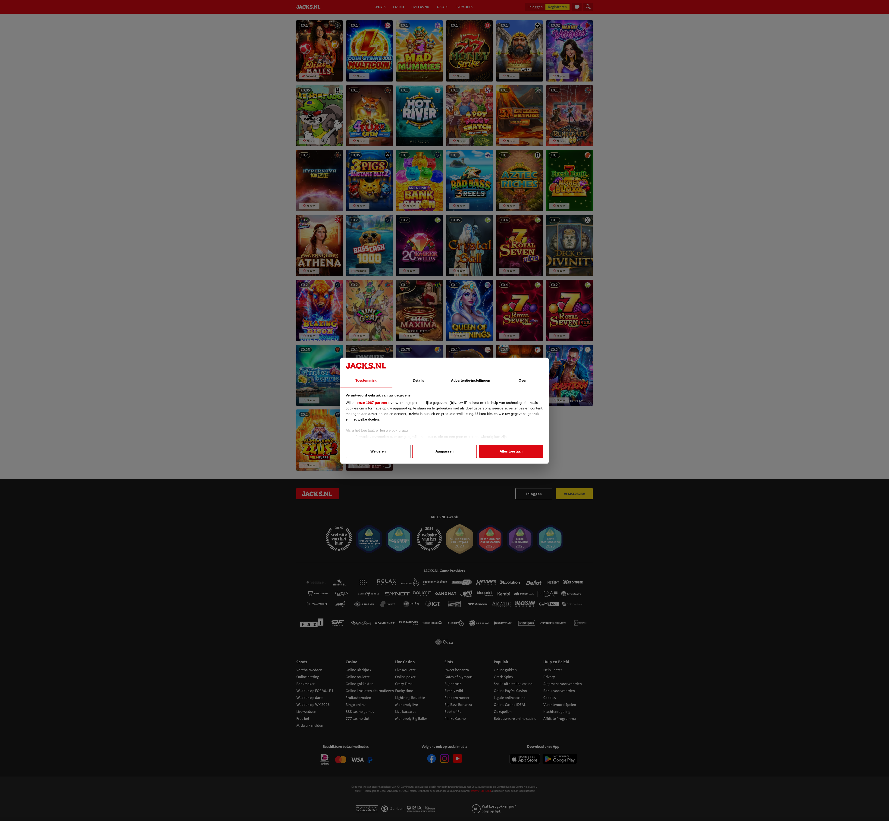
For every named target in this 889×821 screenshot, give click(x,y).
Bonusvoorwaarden (559, 690)
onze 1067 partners (373, 403)
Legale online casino (510, 697)
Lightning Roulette (410, 697)
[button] (319, 51)
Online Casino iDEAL (510, 704)
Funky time (404, 690)
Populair (501, 661)
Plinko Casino (455, 718)
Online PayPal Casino (510, 690)
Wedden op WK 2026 (313, 704)
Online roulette (358, 676)
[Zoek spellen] (588, 7)
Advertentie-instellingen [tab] (470, 380)
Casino (351, 661)
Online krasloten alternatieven (370, 690)
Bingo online (356, 704)
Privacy (549, 676)
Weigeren (378, 451)
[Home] (309, 7)
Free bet (302, 718)
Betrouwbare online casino (515, 718)
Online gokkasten (359, 683)
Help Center (552, 669)
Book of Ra (452, 711)
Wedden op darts (309, 697)
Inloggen (536, 6)
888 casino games (360, 711)
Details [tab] (418, 380)
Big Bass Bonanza (458, 704)
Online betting (307, 676)
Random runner (457, 697)
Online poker (405, 676)
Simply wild (453, 690)
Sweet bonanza (456, 669)
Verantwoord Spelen (559, 704)
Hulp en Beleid (556, 661)
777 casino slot (357, 718)
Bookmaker (305, 683)
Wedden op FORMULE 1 (315, 690)
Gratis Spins (503, 676)
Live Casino (405, 661)
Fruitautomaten (358, 697)
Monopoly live (406, 704)
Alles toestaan (511, 451)
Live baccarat (405, 711)
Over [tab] (522, 380)
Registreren (557, 6)
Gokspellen (503, 711)
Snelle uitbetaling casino (513, 683)
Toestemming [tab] (366, 380)
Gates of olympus (458, 676)
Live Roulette (405, 669)
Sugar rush (453, 683)
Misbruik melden (309, 725)
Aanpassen (444, 451)
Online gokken (505, 669)
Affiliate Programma (559, 718)
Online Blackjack (358, 669)
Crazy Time (404, 683)
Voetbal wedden (309, 669)
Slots (448, 661)
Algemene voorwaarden (562, 683)
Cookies (549, 697)
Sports (301, 661)
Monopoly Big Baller (411, 718)
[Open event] (345, 760)
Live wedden (306, 711)
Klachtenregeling (556, 711)
